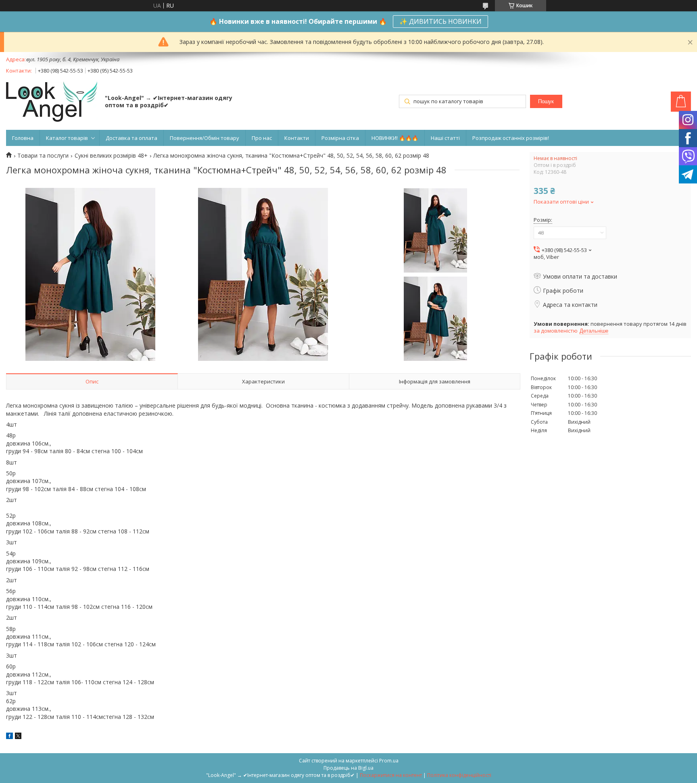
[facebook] (9, 737)
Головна (22, 138)
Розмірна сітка (340, 138)
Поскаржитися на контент (391, 775)
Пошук (546, 101)
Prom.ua (389, 760)
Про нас (262, 138)
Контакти (296, 138)
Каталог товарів (67, 138)
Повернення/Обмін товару (204, 138)
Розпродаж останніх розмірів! (510, 138)
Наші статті (445, 138)
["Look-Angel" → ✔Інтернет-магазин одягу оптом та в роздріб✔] (51, 102)
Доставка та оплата (131, 138)
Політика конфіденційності (459, 775)
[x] (18, 737)
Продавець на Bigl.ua (348, 767)
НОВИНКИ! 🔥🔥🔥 (394, 138)
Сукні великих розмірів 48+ (111, 155)
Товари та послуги (43, 155)
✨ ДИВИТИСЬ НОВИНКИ (440, 21)
